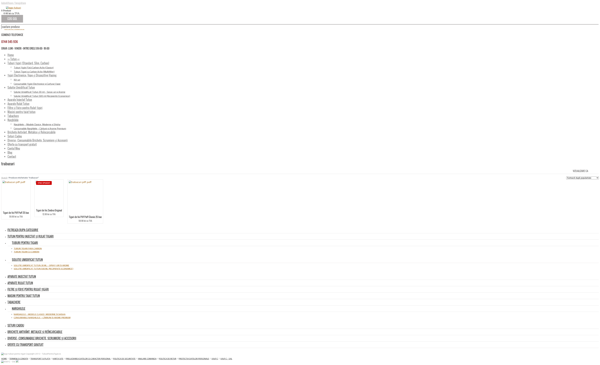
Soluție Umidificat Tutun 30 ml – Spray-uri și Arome (39, 92)
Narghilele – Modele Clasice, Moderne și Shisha (37, 124)
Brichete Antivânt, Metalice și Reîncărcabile (31, 132)
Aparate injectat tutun (22, 277)
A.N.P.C (215, 359)
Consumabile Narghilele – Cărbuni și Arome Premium (40, 128)
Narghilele (13, 120)
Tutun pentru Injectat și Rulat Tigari (31, 236)
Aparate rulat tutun (20, 283)
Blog (10, 152)
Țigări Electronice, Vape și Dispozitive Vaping (32, 75)
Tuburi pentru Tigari (25, 243)
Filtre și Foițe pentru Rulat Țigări (25, 108)
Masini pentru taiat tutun (21, 112)
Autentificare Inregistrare (13, 3)
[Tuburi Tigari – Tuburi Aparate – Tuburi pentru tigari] (13, 7)
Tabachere (13, 116)
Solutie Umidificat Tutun (21, 87)
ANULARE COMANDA (147, 359)
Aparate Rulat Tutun (18, 104)
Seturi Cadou (15, 136)
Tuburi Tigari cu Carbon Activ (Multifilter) (34, 71)
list (597, 171)
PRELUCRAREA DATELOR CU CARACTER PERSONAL (88, 359)
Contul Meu (14, 148)
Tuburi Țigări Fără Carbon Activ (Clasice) (34, 67)
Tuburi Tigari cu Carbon (26, 251)
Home (11, 55)
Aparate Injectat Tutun (20, 100)
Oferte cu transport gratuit (22, 144)
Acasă (4, 177)
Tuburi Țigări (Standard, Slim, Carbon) (28, 63)
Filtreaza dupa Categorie (23, 230)
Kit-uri (17, 79)
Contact (12, 157)
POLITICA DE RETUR (167, 359)
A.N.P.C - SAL (226, 359)
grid (591, 171)
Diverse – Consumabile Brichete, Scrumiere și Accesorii (38, 140)
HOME (4, 359)
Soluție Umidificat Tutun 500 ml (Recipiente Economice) (42, 96)
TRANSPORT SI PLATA (40, 359)
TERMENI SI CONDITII (18, 359)
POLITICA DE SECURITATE (124, 359)
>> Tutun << (14, 59)
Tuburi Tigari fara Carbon (28, 248)
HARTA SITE (58, 359)
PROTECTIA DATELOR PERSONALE (194, 359)
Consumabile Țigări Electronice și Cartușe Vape (37, 83)
